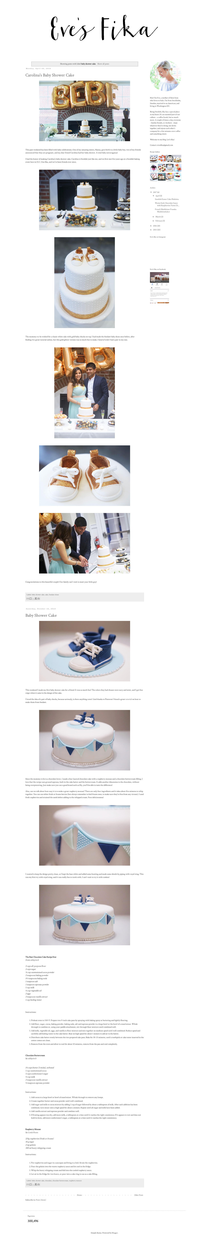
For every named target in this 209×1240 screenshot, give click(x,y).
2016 (155, 226)
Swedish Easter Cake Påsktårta (167, 199)
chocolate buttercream (60, 1180)
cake (46, 595)
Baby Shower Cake (41, 615)
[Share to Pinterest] (38, 598)
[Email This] (27, 598)
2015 (155, 230)
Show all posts (103, 63)
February (159, 221)
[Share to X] (33, 598)
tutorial (128, 699)
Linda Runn (32, 1132)
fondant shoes (54, 595)
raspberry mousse (75, 1180)
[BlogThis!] (30, 598)
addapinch (34, 960)
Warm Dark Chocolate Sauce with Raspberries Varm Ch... (167, 204)
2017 (155, 192)
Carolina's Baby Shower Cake (49, 75)
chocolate (48, 1180)
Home (79, 1195)
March (158, 216)
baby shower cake (38, 595)
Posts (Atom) (41, 1200)
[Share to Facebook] (36, 598)
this (33, 339)
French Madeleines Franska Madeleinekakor (165, 210)
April (158, 196)
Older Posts (138, 1195)
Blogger (115, 1233)
